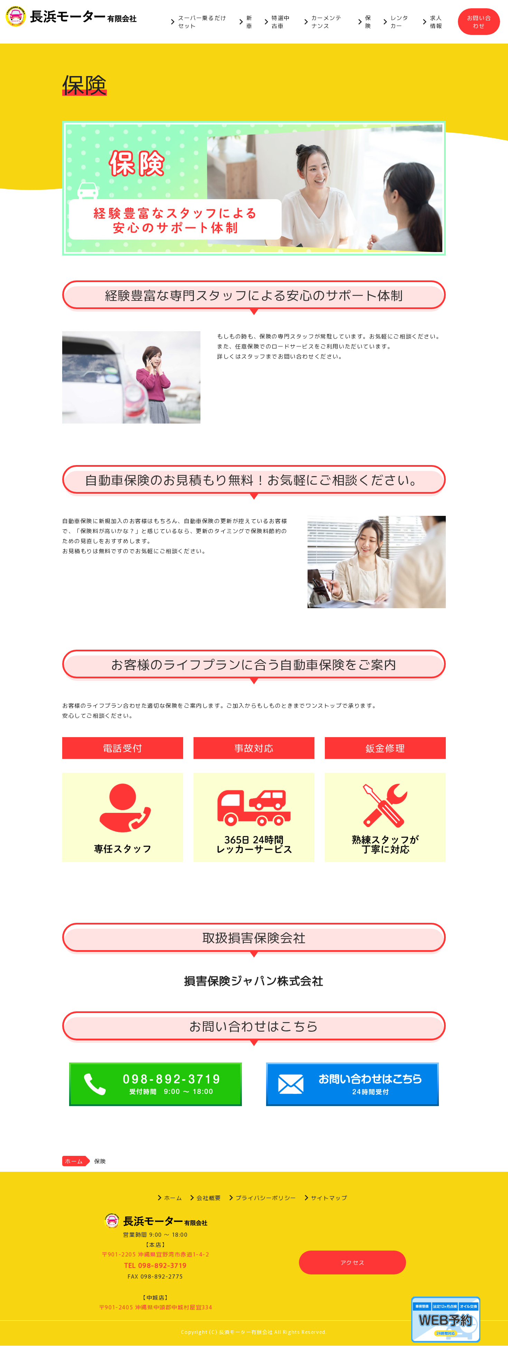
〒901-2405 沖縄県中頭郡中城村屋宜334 (155, 1307)
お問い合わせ (479, 21)
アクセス (352, 1262)
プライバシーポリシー (266, 1198)
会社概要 (209, 1198)
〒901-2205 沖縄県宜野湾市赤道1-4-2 (155, 1254)
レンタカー (400, 21)
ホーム (74, 1161)
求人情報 (436, 21)
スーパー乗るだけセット (202, 21)
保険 (368, 21)
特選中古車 (281, 21)
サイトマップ (329, 1198)
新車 (249, 21)
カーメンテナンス (326, 21)
